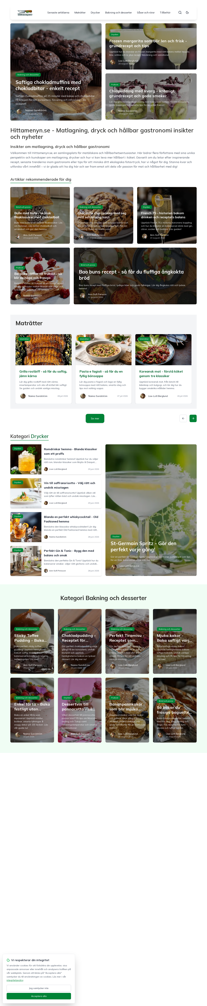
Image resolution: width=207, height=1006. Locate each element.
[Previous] (183, 418)
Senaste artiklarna (58, 12)
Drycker (95, 12)
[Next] (193, 418)
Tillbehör (165, 12)
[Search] (180, 12)
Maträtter (80, 12)
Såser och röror (146, 12)
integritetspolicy (15, 980)
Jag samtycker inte (39, 988)
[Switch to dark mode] (187, 12)
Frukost (114, 84)
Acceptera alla (39, 996)
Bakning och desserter (118, 12)
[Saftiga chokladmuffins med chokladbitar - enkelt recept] (56, 72)
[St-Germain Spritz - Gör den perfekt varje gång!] (151, 510)
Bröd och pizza (23, 207)
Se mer (95, 418)
